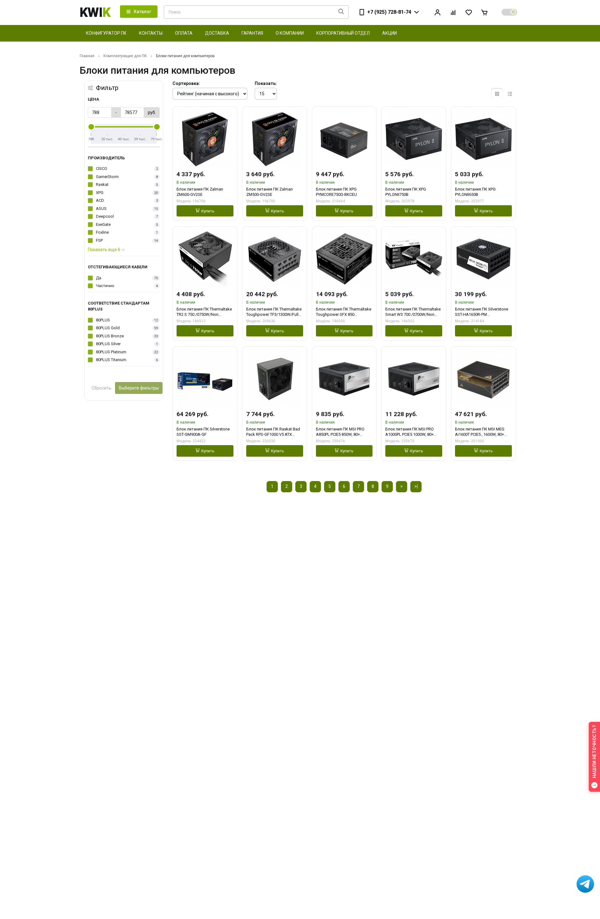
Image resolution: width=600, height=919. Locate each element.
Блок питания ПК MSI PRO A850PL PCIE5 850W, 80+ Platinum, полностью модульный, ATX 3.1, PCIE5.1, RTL (342, 432)
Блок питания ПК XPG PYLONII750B (405, 192)
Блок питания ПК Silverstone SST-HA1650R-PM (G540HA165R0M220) (481, 312)
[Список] (510, 94)
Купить (207, 211)
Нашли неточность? (594, 751)
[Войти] (437, 12)
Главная (87, 56)
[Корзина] (484, 12)
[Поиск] (341, 12)
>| (416, 486)
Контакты (150, 33)
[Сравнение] (453, 12)
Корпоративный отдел (343, 33)
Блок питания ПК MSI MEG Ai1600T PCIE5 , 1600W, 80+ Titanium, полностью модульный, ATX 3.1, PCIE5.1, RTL (481, 432)
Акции (389, 33)
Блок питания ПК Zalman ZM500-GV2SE (269, 192)
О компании (290, 33)
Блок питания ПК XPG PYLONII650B (475, 192)
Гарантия (252, 33)
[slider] (91, 127)
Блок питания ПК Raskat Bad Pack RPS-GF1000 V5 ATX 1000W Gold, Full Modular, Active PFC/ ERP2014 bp (273, 432)
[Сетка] (497, 94)
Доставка (217, 33)
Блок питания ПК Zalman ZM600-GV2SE (200, 192)
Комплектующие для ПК (125, 56)
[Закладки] (469, 12)
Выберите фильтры (139, 387)
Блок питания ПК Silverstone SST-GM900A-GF (203, 432)
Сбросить (101, 387)
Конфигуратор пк (106, 33)
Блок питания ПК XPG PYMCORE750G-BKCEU (336, 192)
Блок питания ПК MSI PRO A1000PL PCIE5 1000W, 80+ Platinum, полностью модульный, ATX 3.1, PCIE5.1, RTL (411, 432)
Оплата (183, 33)
